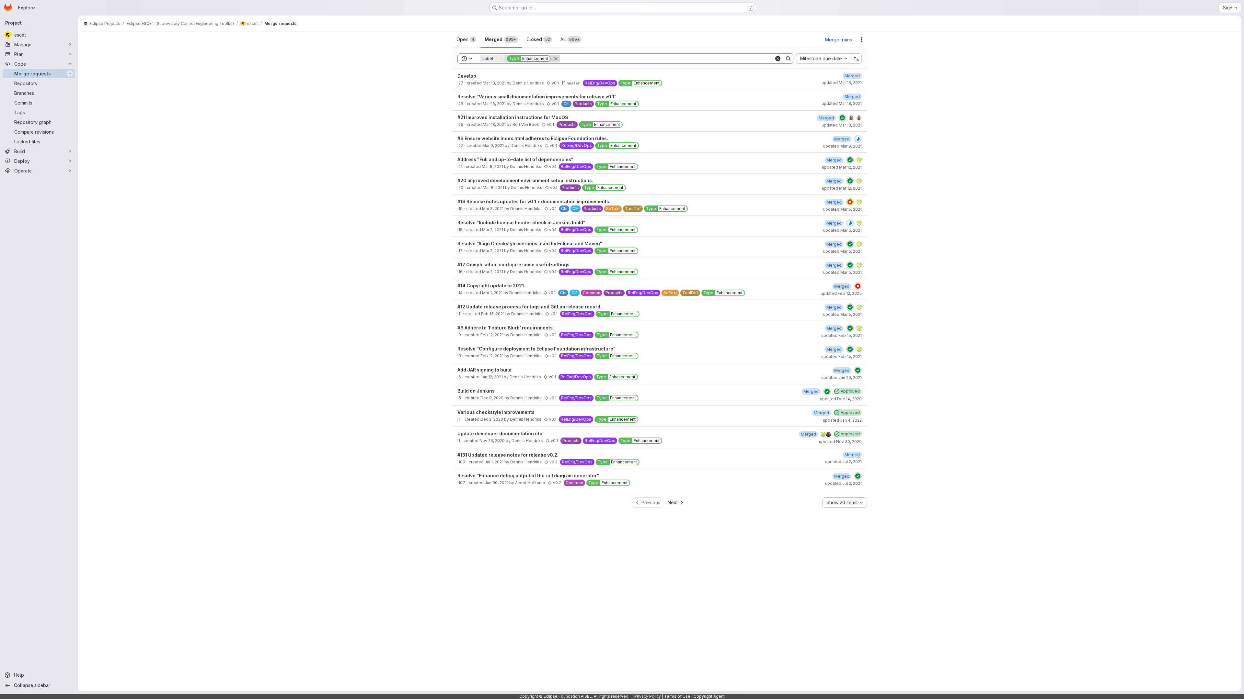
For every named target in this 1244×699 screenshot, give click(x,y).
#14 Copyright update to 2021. (491, 285)
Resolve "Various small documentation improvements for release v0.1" (536, 96)
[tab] (466, 39)
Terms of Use (677, 696)
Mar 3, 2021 (492, 208)
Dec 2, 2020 (491, 419)
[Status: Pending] (850, 202)
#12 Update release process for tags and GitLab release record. (529, 306)
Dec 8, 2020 (491, 397)
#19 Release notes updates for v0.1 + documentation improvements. (533, 201)
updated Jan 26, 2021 (841, 377)
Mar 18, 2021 (494, 83)
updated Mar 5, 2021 (842, 209)
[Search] (788, 58)
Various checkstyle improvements (496, 412)
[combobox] (823, 58)
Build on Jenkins (476, 391)
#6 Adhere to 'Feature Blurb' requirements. (505, 327)
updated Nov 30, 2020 (840, 441)
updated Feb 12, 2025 (841, 293)
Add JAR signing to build (484, 369)
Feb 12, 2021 (491, 334)
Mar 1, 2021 (492, 292)
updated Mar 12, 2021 (842, 167)
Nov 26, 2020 (492, 440)
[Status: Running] (858, 139)
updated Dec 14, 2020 (841, 398)
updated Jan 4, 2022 (842, 420)
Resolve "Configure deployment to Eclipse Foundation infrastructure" (536, 348)
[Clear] (778, 58)
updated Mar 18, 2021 (842, 82)
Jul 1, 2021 (494, 462)
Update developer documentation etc (499, 433)
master (573, 83)
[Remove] (556, 58)
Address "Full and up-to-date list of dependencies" (515, 159)
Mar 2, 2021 (492, 229)
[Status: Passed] (842, 118)
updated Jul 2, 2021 (843, 461)
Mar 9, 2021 (493, 145)
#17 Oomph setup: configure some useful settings (513, 264)
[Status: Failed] (858, 286)
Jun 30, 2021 (496, 482)
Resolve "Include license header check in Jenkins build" (521, 222)
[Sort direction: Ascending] (856, 58)
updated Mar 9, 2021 (842, 146)
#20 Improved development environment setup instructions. (525, 180)
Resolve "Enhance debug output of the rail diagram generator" (528, 475)
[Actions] (862, 40)
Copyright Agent (709, 696)
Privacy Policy (647, 696)
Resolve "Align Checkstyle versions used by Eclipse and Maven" (529, 243)
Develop (466, 76)
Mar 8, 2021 (492, 166)
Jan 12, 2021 (491, 376)
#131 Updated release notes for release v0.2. (508, 455)
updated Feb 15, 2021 (841, 335)
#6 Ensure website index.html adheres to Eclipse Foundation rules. (532, 138)
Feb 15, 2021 (492, 313)
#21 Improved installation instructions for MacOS (512, 117)
